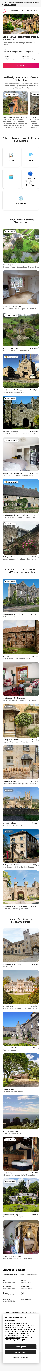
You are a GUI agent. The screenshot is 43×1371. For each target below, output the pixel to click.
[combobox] (20, 51)
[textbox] (11, 59)
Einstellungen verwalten (21, 1357)
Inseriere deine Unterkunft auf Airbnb (23, 11)
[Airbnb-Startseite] (4, 11)
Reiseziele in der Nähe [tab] (10, 1274)
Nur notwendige (20, 1352)
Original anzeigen (10, 5)
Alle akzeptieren (20, 1347)
